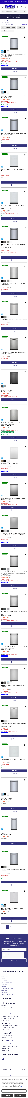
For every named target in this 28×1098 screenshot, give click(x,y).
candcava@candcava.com (12, 1013)
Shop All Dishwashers (5, 22)
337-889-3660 (10, 1041)
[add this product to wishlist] (25, 37)
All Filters (8, 31)
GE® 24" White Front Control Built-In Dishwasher (11, 463)
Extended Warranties (7, 988)
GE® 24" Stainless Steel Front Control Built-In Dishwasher (13, 498)
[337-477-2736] (21, 7)
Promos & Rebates (6, 982)
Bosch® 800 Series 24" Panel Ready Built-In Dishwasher (12, 908)
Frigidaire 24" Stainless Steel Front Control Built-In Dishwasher (14, 319)
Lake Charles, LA (8, 1003)
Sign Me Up (14, 960)
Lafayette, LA (6, 1033)
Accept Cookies (20, 1095)
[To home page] (10, 7)
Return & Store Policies (7, 994)
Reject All (7, 1095)
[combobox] (20, 31)
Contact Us (4, 992)
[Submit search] (24, 11)
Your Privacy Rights (14, 1091)
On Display (4, 980)
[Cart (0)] (25, 7)
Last (20, 926)
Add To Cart (14, 68)
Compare (15, 71)
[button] (2, 7)
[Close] (26, 1079)
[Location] (17, 7)
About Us (4, 990)
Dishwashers (16, 20)
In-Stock (3, 978)
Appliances (9, 20)
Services (3, 986)
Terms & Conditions (14, 1075)
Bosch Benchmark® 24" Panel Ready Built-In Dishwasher (13, 759)
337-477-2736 (9, 1011)
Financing (4, 984)
